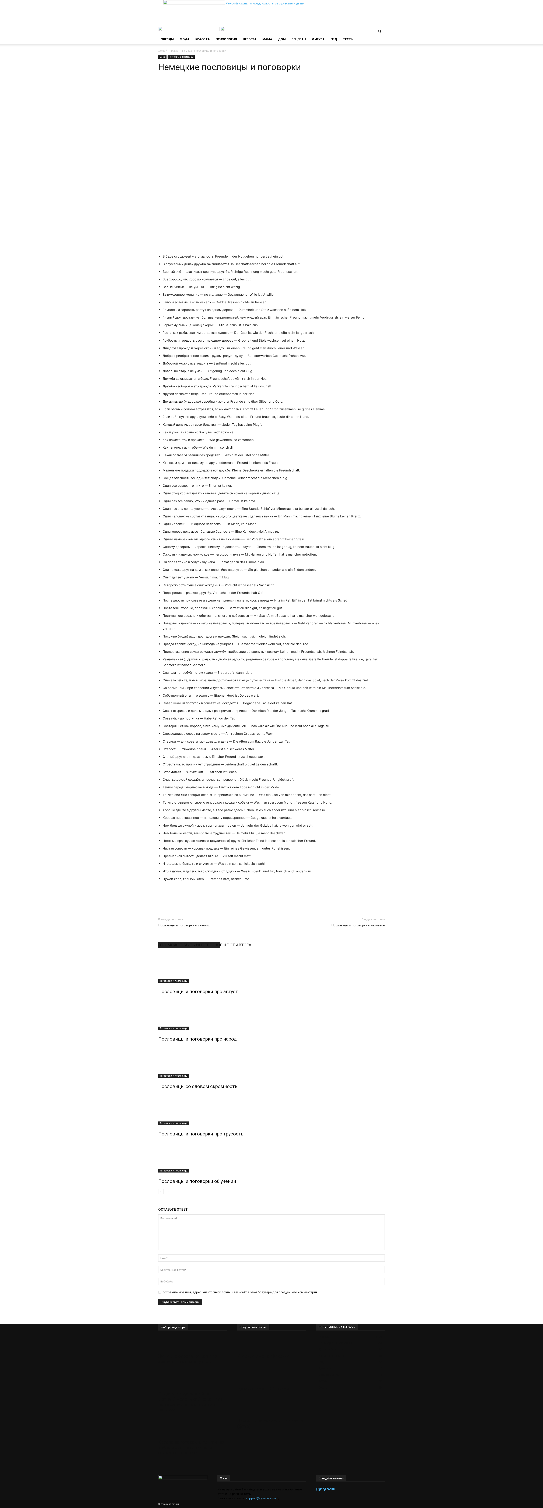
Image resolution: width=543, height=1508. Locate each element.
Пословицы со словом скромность (197, 1086)
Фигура (318, 39)
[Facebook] (317, 1489)
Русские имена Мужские (263, 1356)
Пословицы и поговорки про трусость (201, 1134)
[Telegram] (207, 85)
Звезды (167, 39)
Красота (202, 39)
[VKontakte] (329, 1489)
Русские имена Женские (263, 1388)
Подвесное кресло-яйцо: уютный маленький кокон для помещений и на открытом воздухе (190, 1401)
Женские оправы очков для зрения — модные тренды (187, 1359)
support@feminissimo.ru (262, 1498)
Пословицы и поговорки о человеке (358, 925)
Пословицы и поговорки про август (198, 991)
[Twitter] (320, 1489)
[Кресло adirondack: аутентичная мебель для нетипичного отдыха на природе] (192, 1429)
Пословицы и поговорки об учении (197, 1181)
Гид (333, 39)
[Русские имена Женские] (271, 1375)
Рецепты (299, 39)
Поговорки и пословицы (181, 56)
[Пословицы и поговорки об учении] (271, 1157)
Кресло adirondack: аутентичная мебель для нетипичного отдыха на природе (191, 1447)
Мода (184, 39)
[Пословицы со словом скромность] (271, 1062)
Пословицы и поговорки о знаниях (184, 925)
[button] (380, 32)
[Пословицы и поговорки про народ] (271, 1014)
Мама (267, 39)
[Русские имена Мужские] (271, 1343)
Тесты (348, 39)
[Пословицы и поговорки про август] (271, 967)
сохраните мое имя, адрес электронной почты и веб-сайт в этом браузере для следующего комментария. (240, 1292)
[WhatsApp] (197, 85)
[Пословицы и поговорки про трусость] (271, 1109)
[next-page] (167, 1191)
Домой (162, 51)
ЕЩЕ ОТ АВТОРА (235, 944)
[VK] (217, 85)
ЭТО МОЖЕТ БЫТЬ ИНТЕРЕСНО (189, 944)
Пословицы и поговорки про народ (197, 1039)
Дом (282, 39)
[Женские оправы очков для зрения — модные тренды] (192, 1343)
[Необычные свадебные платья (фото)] (271, 1408)
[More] (226, 85)
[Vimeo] (325, 1489)
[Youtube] (333, 1489)
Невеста (249, 39)
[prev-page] (161, 1191)
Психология (226, 39)
